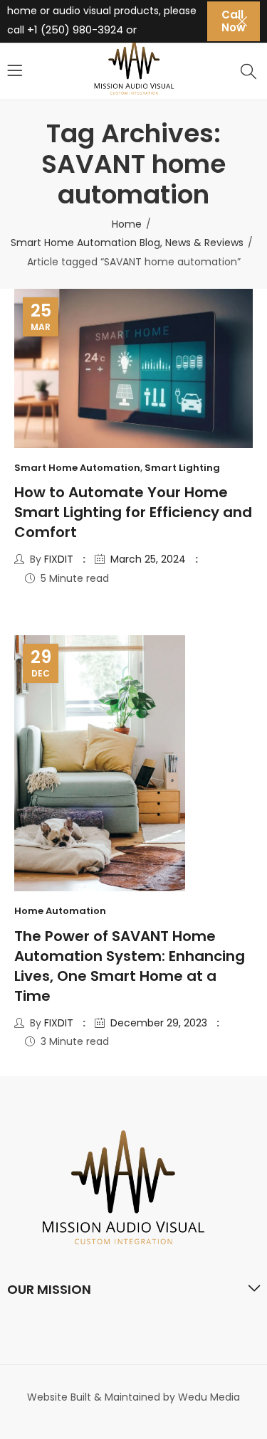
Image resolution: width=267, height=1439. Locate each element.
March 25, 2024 (148, 559)
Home (127, 224)
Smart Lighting (182, 467)
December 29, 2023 (158, 1023)
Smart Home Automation (77, 467)
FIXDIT (58, 559)
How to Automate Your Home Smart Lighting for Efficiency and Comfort (133, 512)
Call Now (233, 21)
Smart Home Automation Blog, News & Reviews (127, 242)
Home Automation (60, 911)
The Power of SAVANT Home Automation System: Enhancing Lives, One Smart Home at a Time (129, 966)
